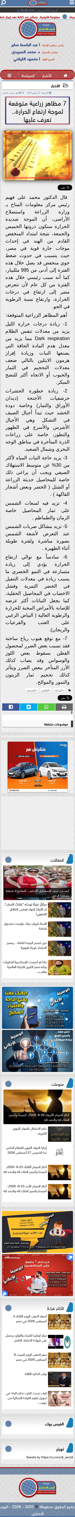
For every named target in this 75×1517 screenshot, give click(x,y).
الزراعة (58, 690)
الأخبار (55, 85)
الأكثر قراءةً (55, 1307)
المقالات (57, 859)
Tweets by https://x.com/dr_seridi (49, 1457)
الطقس (45, 690)
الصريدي (31, 690)
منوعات (57, 1083)
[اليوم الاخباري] (37, 1008)
